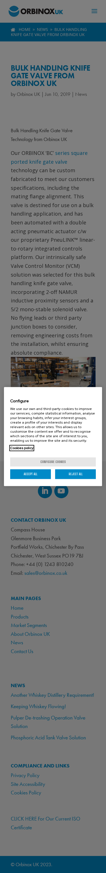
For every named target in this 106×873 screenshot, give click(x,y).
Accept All (30, 474)
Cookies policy (21, 448)
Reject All (76, 474)
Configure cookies (53, 462)
